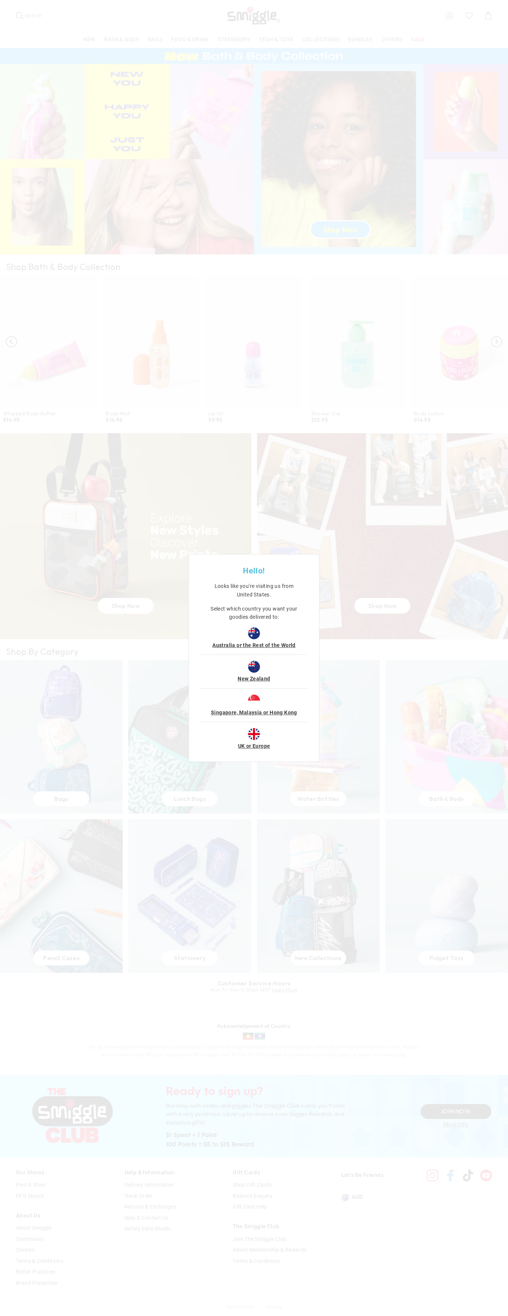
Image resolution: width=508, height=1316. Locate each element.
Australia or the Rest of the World (254, 645)
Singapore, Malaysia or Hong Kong (254, 712)
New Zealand (254, 679)
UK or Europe (254, 746)
